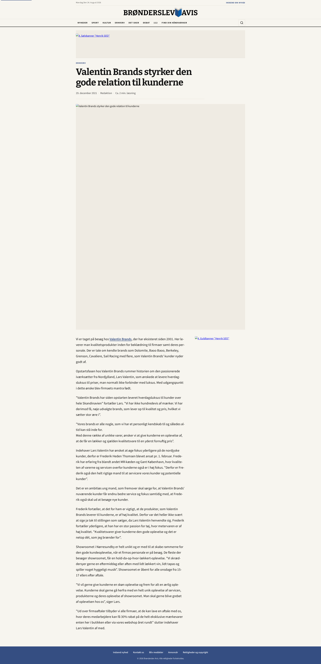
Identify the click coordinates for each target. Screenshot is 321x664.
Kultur (107, 22)
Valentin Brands (121, 339)
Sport (95, 22)
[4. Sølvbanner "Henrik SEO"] (160, 44)
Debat (146, 22)
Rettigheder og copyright (195, 652)
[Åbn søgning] (241, 22)
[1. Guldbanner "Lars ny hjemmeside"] (220, 386)
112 (156, 22)
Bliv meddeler (156, 652)
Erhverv (120, 22)
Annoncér (173, 652)
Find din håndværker (174, 22)
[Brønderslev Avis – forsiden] (160, 12)
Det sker (134, 22)
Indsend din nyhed (235, 2)
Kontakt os (138, 652)
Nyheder (83, 22)
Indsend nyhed (120, 652)
